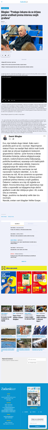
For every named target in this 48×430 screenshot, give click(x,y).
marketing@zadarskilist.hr (10, 407)
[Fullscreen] (45, 100)
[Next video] (5, 100)
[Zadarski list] (24, 2)
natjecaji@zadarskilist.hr (8, 408)
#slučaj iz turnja (11, 216)
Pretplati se (37, 426)
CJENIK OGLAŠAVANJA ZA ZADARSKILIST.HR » (8, 410)
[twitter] (5, 55)
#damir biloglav (4, 216)
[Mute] (8, 100)
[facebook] (2, 55)
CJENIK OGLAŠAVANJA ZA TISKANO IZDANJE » (8, 411)
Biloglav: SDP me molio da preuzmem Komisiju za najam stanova (14, 64)
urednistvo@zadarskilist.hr (8, 416)
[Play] (2, 100)
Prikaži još (24, 261)
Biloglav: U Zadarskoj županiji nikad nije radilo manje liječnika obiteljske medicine (17, 66)
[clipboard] (8, 55)
